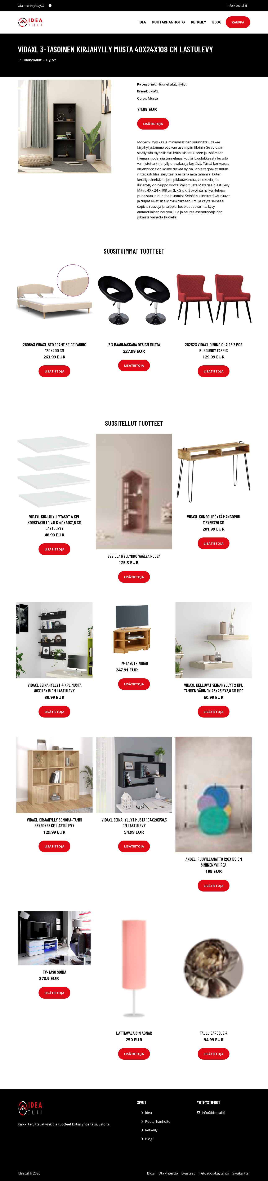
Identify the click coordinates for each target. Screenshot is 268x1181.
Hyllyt (51, 60)
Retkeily (198, 22)
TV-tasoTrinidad (134, 663)
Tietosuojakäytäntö (213, 1173)
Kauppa (238, 22)
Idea (142, 22)
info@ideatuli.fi (237, 6)
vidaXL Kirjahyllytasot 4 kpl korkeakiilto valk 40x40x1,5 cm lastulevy (54, 522)
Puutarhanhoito (168, 22)
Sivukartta (240, 1173)
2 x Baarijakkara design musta (134, 344)
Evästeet (188, 1173)
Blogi (217, 22)
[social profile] (50, 6)
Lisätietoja (153, 124)
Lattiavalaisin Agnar (134, 1033)
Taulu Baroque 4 (214, 1033)
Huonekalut (32, 60)
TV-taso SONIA (54, 972)
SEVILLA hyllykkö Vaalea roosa (134, 556)
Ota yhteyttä (168, 1173)
